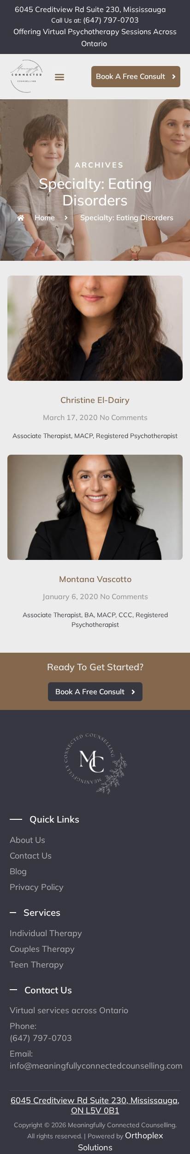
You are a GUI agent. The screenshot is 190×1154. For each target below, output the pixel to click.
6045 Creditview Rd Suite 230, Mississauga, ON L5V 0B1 (95, 1105)
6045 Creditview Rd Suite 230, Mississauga (90, 9)
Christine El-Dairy (95, 400)
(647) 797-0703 (111, 19)
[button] (59, 76)
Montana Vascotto (95, 579)
